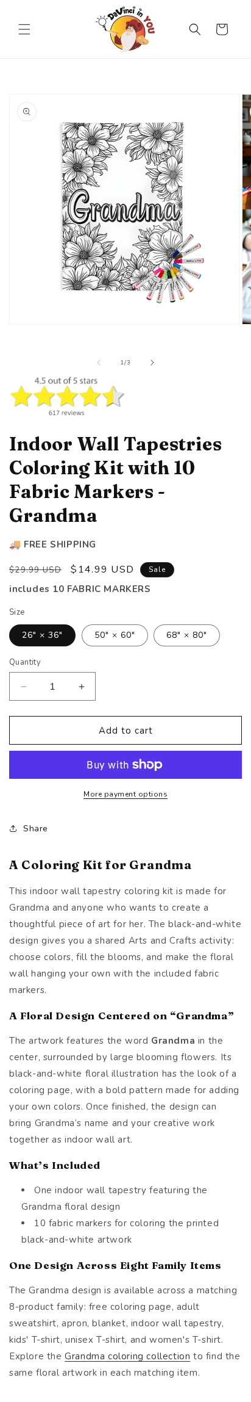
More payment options (125, 794)
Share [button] (35, 828)
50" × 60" (114, 635)
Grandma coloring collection (127, 1356)
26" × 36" (42, 635)
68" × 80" (186, 635)
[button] (24, 29)
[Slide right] (152, 362)
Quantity (25, 662)
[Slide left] (98, 362)
